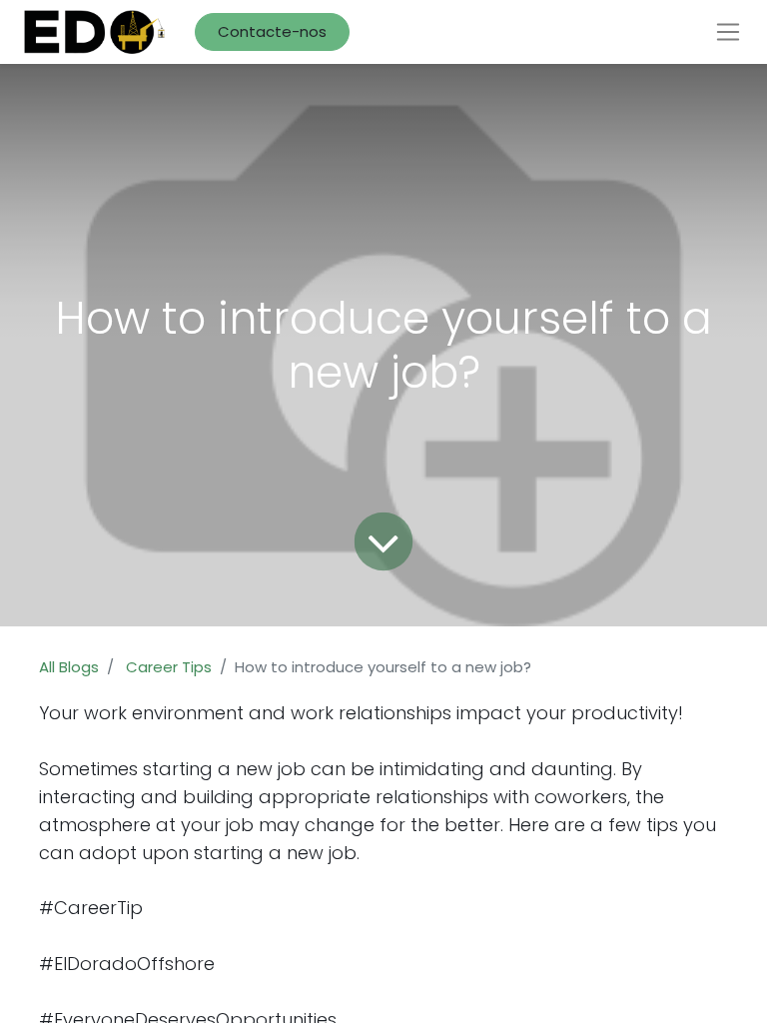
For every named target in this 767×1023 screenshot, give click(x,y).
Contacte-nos (272, 31)
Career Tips (169, 666)
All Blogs (69, 666)
